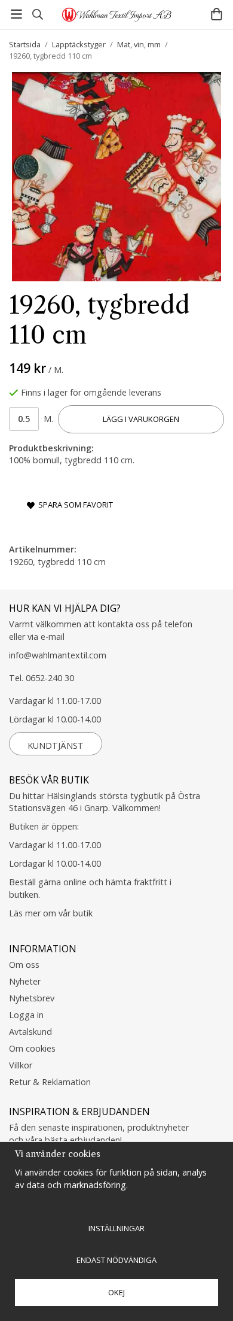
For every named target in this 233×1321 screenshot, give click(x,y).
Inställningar (116, 1228)
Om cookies (32, 1048)
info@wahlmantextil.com (57, 655)
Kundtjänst (55, 745)
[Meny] (16, 14)
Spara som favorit (74, 504)
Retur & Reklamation (50, 1082)
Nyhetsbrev (31, 998)
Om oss (24, 964)
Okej (116, 1292)
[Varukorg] (216, 14)
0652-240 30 (50, 678)
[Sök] (37, 14)
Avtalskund (30, 1031)
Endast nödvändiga (116, 1260)
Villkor (20, 1065)
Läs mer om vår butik (51, 913)
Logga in (26, 1015)
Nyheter (25, 981)
